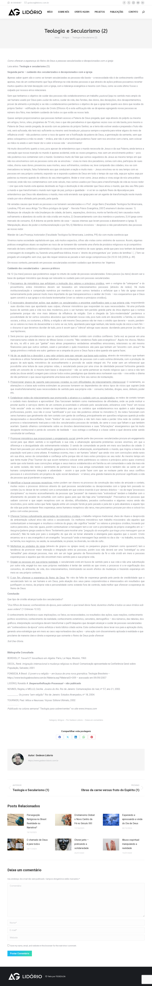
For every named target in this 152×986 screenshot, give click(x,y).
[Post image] (15, 820)
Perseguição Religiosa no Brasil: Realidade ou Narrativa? (37, 821)
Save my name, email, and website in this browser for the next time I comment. (43, 946)
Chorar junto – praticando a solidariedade (81, 844)
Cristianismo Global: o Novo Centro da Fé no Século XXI (84, 819)
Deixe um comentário (94, 720)
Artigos (61, 720)
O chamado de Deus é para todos (37, 841)
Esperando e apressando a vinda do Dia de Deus (132, 819)
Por (74, 720)
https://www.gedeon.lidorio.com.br (43, 760)
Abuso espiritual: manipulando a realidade (131, 844)
